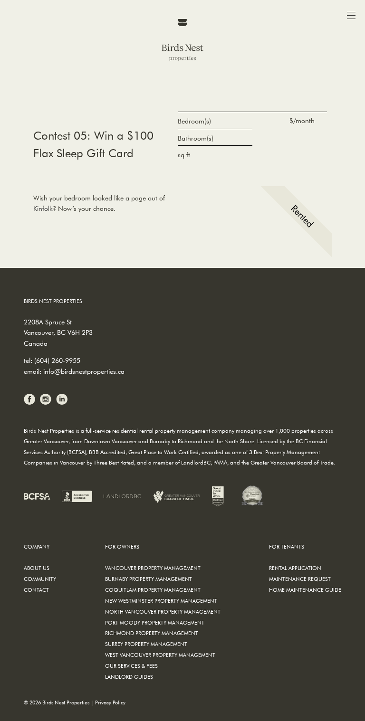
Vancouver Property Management (153, 567)
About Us (36, 567)
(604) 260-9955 (57, 360)
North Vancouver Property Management (163, 611)
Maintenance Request (300, 578)
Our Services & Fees (131, 665)
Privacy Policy (110, 702)
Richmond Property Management (151, 632)
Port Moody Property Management (154, 622)
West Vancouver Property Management (160, 654)
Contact (36, 589)
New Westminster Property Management (161, 600)
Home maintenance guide (305, 589)
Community (40, 578)
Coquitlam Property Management (153, 589)
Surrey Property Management (146, 643)
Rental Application (295, 567)
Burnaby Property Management (148, 578)
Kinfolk (43, 208)
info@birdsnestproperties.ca (84, 371)
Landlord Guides (129, 676)
